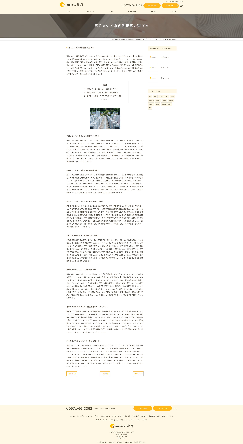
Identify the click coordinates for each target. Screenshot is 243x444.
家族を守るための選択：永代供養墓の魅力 (102, 92)
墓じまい (151, 104)
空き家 (157, 104)
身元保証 (158, 100)
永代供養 (171, 100)
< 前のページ (72, 374)
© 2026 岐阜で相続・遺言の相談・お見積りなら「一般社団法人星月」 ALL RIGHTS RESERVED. (122, 442)
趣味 (150, 108)
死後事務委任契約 (166, 104)
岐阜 (150, 96)
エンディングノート (163, 96)
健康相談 (151, 100)
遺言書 (164, 100)
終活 (155, 96)
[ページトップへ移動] (175, 408)
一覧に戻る (105, 374)
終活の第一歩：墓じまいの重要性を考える (102, 89)
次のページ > (138, 374)
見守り (172, 96)
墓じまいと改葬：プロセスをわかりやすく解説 (104, 96)
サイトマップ (142, 420)
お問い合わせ (152, 5)
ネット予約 (170, 5)
